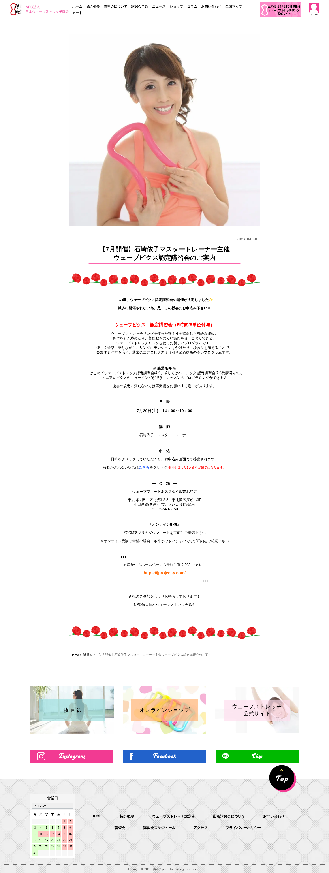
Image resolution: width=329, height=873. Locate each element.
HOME (96, 816)
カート (77, 13)
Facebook (164, 756)
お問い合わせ (211, 6)
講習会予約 (139, 6)
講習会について (115, 6)
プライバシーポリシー (243, 828)
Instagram (72, 756)
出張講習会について (229, 816)
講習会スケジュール (159, 828)
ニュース (159, 6)
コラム (192, 6)
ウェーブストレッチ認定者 (173, 816)
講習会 (88, 655)
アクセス (200, 828)
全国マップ (233, 6)
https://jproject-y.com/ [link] (165, 573)
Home (74, 655)
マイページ (313, 14)
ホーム (77, 6)
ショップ (176, 6)
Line (257, 756)
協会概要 (93, 6)
